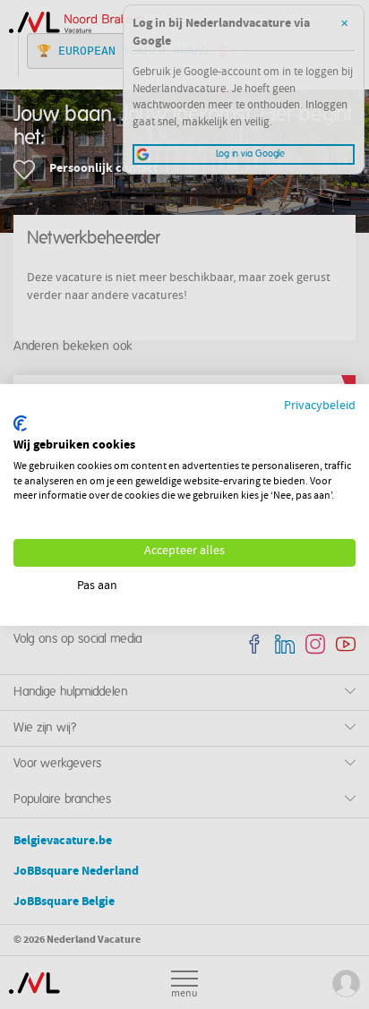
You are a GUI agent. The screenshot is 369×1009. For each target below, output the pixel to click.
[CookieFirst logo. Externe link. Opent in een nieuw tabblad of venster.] (20, 423)
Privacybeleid (320, 406)
